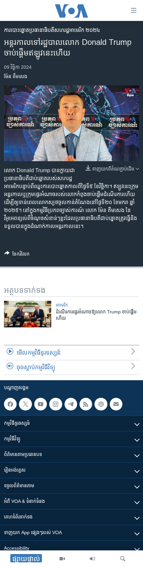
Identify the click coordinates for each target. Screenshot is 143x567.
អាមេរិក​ (62, 304)
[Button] (17, 255)
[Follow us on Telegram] (71, 404)
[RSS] (85, 404)
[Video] (62, 558)
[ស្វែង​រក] (123, 558)
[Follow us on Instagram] (55, 404)
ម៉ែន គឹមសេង (15, 76)
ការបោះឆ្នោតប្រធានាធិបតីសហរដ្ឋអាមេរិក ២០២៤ (52, 30)
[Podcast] (100, 404)
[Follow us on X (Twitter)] (25, 404)
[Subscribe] (116, 404)
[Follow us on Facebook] (10, 404)
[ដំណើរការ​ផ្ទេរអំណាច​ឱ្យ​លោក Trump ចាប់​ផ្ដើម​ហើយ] (27, 314)
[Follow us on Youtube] (40, 404)
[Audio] (92, 558)
